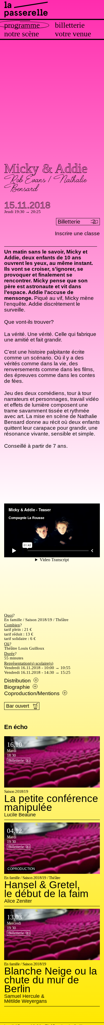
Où (6, 644)
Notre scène (21, 34)
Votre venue (73, 34)
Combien (12, 625)
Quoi (8, 615)
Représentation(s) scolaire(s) (28, 663)
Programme (22, 25)
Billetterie (70, 25)
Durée (9, 653)
